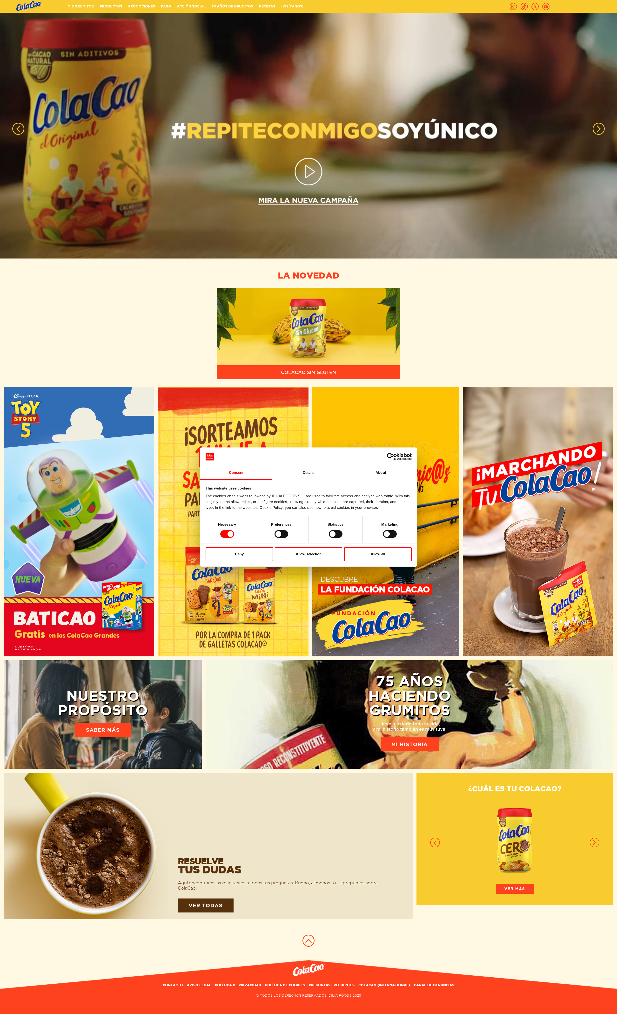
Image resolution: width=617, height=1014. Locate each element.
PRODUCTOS (111, 6)
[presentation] (18, 129)
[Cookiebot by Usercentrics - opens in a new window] (390, 456)
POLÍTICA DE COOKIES (285, 985)
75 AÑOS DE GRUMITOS (232, 6)
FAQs (166, 6)
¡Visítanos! (292, 6)
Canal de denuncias (434, 985)
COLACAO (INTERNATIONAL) (384, 985)
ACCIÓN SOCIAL (191, 6)
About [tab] (381, 472)
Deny (239, 554)
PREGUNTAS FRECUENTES (332, 985)
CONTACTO (173, 985)
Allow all (378, 554)
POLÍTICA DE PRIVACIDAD (238, 985)
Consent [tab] (236, 472)
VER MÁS (514, 889)
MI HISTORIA (409, 744)
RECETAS (267, 6)
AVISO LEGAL (199, 985)
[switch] (281, 534)
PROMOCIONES (141, 6)
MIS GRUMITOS (80, 6)
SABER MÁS (103, 730)
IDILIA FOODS (340, 995)
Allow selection (309, 554)
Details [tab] (309, 472)
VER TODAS (206, 905)
